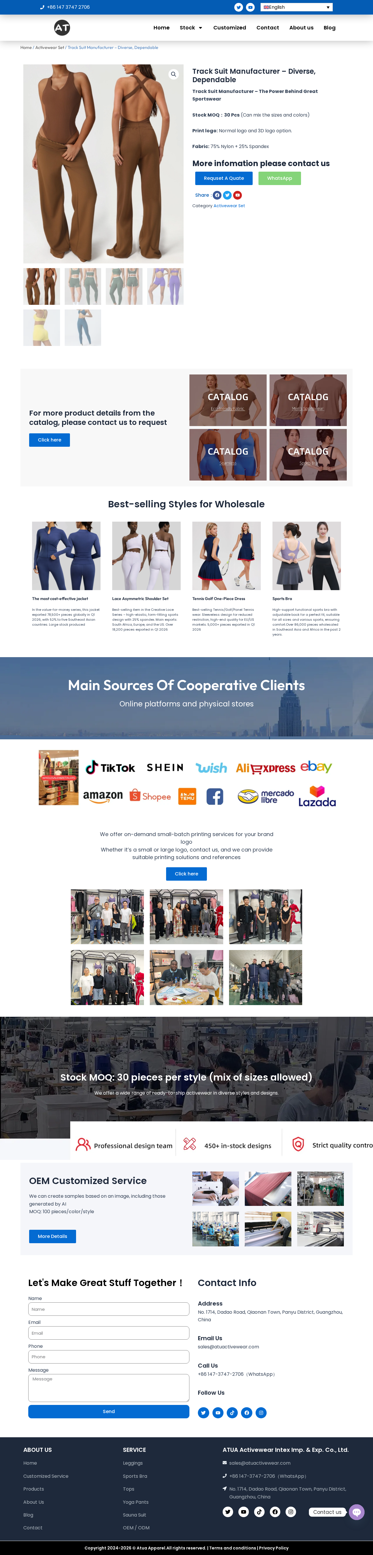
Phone (35, 1346)
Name (35, 1298)
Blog (330, 27)
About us (301, 27)
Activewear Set (49, 47)
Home (162, 27)
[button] (173, 74)
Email (34, 1322)
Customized (229, 27)
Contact (267, 27)
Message (38, 1370)
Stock (187, 27)
